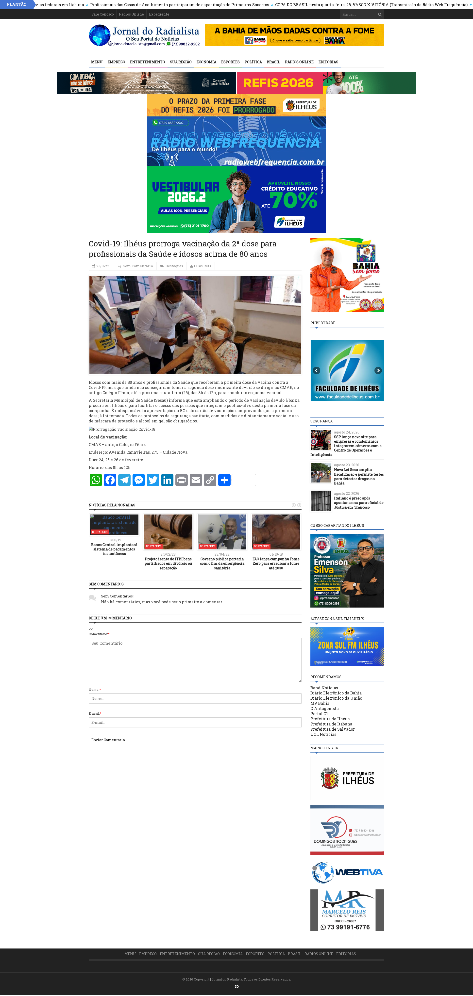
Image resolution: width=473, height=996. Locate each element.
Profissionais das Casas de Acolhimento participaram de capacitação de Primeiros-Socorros (140, 4)
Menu (97, 62)
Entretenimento (147, 62)
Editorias (328, 62)
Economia (206, 62)
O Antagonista (324, 708)
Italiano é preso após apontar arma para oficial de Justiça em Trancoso (359, 502)
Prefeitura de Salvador (332, 729)
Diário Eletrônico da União (336, 698)
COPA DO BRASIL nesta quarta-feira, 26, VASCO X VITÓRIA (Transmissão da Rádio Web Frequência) (332, 4)
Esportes (230, 62)
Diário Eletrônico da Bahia (336, 692)
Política (253, 62)
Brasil (273, 62)
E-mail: (95, 713)
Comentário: (99, 634)
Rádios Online (131, 14)
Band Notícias (324, 687)
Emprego (116, 62)
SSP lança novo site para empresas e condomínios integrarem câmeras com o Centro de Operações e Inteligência (346, 445)
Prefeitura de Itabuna (331, 723)
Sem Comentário (138, 266)
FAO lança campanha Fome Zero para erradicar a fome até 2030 (276, 563)
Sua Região (181, 62)
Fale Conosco (102, 14)
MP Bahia (319, 703)
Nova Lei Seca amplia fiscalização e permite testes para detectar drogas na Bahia (359, 476)
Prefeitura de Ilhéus (330, 718)
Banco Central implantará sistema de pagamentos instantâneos (114, 549)
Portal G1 (319, 713)
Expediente (159, 14)
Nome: (95, 689)
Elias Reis (202, 266)
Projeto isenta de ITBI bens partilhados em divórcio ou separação (168, 563)
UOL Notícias (323, 734)
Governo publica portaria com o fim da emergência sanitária (222, 563)
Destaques (174, 266)
